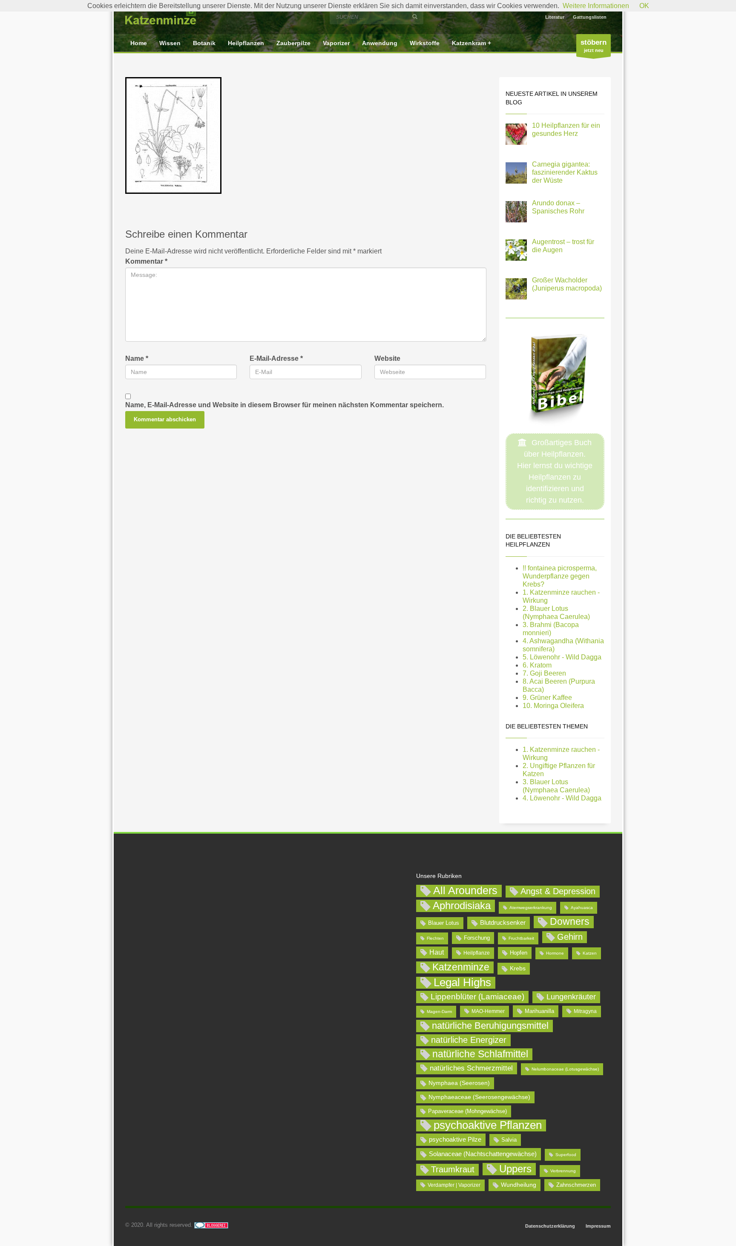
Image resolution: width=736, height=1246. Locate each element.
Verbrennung (563, 1170)
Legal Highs (462, 982)
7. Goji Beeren (544, 673)
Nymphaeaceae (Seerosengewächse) (479, 1096)
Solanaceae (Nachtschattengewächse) (483, 1153)
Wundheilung (518, 1184)
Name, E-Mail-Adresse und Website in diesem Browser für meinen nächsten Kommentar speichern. (284, 405)
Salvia (509, 1140)
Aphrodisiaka (462, 905)
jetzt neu (594, 45)
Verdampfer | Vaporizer (454, 1185)
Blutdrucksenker (503, 922)
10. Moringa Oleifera (553, 705)
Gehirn (570, 936)
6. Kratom (537, 665)
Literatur (554, 17)
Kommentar (146, 261)
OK (644, 5)
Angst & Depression (557, 891)
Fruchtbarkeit (521, 938)
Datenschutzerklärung (550, 1226)
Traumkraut (452, 1169)
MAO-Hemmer (488, 1011)
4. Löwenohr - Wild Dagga (562, 798)
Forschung (477, 938)
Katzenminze (460, 967)
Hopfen (518, 953)
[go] (415, 17)
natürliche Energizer (468, 1040)
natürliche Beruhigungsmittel (490, 1025)
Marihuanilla (539, 1011)
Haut (436, 952)
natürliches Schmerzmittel (471, 1068)
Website (387, 358)
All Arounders (465, 890)
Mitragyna (585, 1011)
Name (136, 358)
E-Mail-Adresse (276, 358)
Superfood (565, 1154)
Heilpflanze (476, 953)
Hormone (555, 953)
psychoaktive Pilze (455, 1139)
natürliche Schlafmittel (480, 1053)
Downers (569, 921)
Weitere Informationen (596, 5)
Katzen (590, 953)
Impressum (598, 1226)
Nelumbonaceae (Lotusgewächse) (565, 1069)
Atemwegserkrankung (530, 907)
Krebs (518, 968)
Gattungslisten (590, 17)
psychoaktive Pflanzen (488, 1125)
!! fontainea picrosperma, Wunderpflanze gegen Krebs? (560, 576)
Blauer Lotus (443, 923)
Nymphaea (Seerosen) (459, 1082)
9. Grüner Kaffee (547, 697)
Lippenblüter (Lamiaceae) (477, 996)
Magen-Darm (439, 1011)
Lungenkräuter (571, 997)
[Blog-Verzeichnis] (211, 1225)
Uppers (515, 1168)
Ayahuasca (582, 907)
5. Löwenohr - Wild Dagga (562, 657)
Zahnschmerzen (576, 1185)
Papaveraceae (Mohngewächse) (467, 1111)
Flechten (435, 938)
